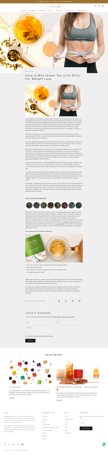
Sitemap (45, 436)
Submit (30, 340)
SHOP (23, 10)
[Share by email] (79, 301)
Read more (12, 398)
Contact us (45, 419)
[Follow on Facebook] (5, 444)
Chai (66, 422)
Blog (66, 430)
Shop (66, 416)
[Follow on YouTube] (22, 444)
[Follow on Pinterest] (18, 444)
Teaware (42, 10)
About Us (59, 10)
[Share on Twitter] (65, 301)
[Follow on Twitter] (9, 444)
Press (44, 439)
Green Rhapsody (59, 224)
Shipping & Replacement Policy (51, 427)
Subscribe (86, 428)
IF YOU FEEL (15, 387)
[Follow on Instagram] (14, 444)
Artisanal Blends (69, 419)
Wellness (32, 10)
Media (44, 433)
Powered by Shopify (22, 450)
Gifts (51, 10)
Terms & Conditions (48, 430)
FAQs (44, 422)
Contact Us (70, 10)
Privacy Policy (56, 317)
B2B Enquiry (82, 10)
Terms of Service (67, 317)
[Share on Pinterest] (72, 301)
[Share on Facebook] (59, 301)
